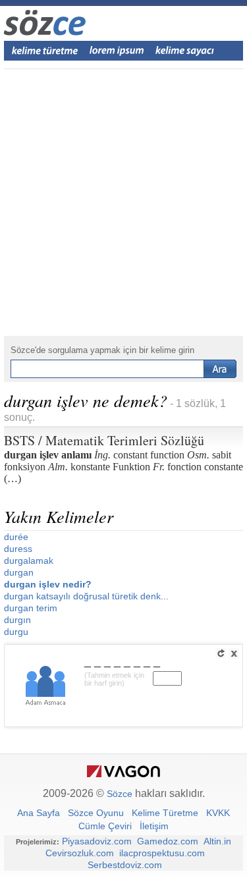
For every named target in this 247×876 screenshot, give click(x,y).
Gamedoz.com (167, 841)
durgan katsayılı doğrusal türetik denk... (86, 596)
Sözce (119, 793)
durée (16, 537)
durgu (16, 631)
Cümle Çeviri (105, 826)
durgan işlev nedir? (48, 584)
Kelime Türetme (165, 813)
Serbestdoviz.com (125, 865)
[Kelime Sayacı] (185, 50)
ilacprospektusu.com (162, 853)
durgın (17, 620)
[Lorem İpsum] (116, 50)
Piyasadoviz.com (97, 841)
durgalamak (28, 560)
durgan (19, 572)
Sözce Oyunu (96, 813)
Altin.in (217, 841)
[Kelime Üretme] (45, 50)
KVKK (218, 813)
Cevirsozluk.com (79, 853)
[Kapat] (234, 653)
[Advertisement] (123, 202)
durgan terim (30, 608)
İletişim (154, 826)
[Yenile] (220, 653)
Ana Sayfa (38, 813)
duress (18, 548)
